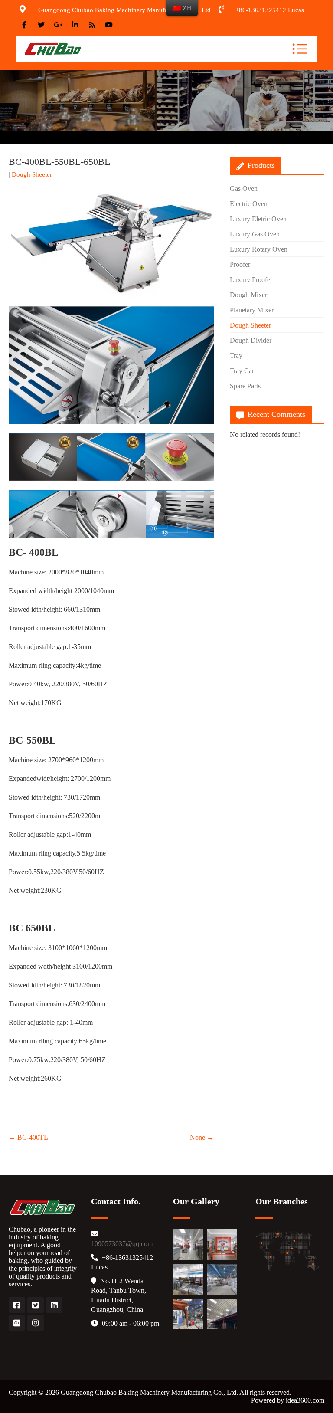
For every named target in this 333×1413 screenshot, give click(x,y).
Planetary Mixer (252, 310)
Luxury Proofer (251, 279)
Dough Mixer (248, 294)
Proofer (240, 264)
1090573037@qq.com (122, 1243)
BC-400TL (28, 1137)
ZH (187, 7)
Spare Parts (245, 386)
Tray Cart (243, 370)
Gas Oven (244, 188)
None (202, 1137)
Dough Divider (250, 340)
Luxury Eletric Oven (258, 219)
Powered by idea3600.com (287, 1400)
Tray (236, 355)
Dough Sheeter (32, 174)
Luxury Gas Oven (255, 234)
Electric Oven (249, 203)
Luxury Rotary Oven (258, 249)
